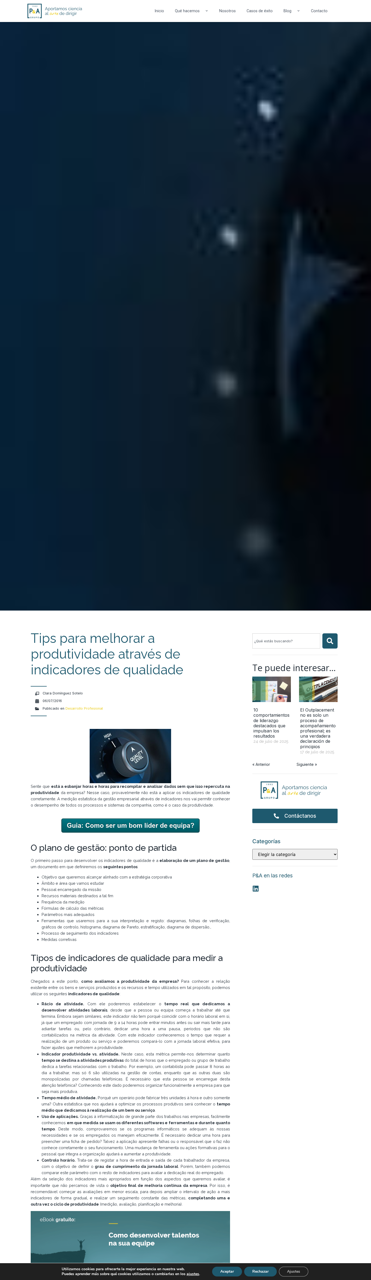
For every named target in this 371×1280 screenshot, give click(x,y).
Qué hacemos (187, 11)
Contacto (319, 11)
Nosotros (227, 11)
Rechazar (260, 1271)
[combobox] (286, 641)
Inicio (159, 11)
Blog (287, 11)
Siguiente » (307, 764)
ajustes (193, 1274)
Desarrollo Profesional (84, 708)
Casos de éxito (260, 11)
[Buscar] (330, 641)
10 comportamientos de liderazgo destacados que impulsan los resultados (271, 723)
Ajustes (293, 1271)
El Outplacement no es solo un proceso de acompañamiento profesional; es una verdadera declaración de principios (318, 728)
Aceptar (227, 1271)
